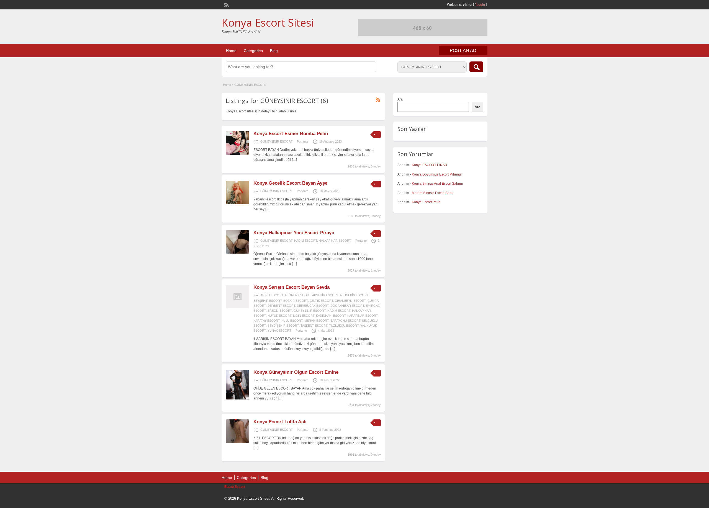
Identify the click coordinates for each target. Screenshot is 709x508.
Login (480, 5)
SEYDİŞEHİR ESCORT (283, 325)
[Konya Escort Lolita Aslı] (237, 442)
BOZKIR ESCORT (295, 300)
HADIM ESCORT (305, 240)
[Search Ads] (476, 66)
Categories (253, 50)
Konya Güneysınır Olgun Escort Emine (295, 372)
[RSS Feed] (226, 4)
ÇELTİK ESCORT (321, 300)
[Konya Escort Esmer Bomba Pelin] (237, 154)
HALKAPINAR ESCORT (335, 240)
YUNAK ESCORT (279, 330)
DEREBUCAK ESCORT (313, 305)
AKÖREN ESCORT (298, 295)
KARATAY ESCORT (266, 320)
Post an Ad (463, 50)
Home (231, 50)
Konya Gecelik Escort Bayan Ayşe (290, 183)
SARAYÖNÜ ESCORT (345, 320)
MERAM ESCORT (316, 320)
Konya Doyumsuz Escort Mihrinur (437, 174)
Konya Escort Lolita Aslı (280, 421)
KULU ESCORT (292, 320)
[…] (294, 160)
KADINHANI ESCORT (331, 315)
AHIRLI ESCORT (271, 295)
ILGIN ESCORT (303, 315)
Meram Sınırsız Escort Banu (432, 193)
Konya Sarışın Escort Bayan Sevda (291, 287)
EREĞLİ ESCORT (280, 310)
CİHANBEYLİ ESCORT (350, 300)
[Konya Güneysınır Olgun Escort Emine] (237, 398)
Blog (274, 50)
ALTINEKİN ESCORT (354, 295)
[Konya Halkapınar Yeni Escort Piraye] (237, 252)
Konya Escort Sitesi (268, 22)
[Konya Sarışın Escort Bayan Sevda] (237, 307)
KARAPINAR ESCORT (362, 315)
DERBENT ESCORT (281, 305)
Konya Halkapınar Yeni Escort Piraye (293, 232)
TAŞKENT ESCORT (313, 325)
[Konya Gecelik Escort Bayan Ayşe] (237, 203)
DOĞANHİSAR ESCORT (347, 305)
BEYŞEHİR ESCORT (267, 300)
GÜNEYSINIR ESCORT (276, 141)
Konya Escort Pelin (426, 202)
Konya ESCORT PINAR (429, 165)
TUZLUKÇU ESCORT (344, 325)
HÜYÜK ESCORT (279, 315)
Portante (302, 141)
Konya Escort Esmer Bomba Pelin (290, 133)
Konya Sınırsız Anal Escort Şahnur (437, 183)
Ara (400, 99)
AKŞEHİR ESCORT (325, 295)
